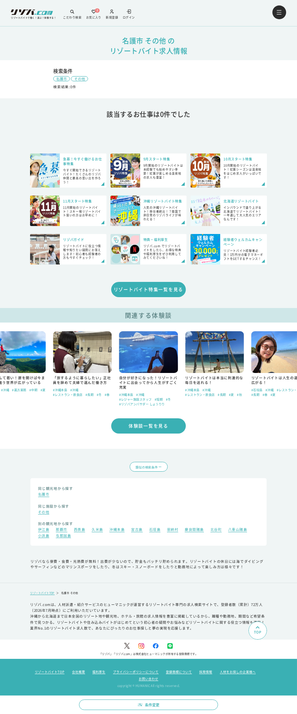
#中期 (33, 389)
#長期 (89, 394)
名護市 (61, 78)
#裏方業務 (19, 389)
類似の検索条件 (146, 467)
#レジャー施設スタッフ (135, 399)
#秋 (239, 394)
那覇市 (61, 530)
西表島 (79, 530)
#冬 (99, 394)
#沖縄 (5, 389)
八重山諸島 (237, 530)
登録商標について (179, 671)
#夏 (43, 389)
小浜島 (43, 536)
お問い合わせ (148, 678)
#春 (107, 394)
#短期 (159, 399)
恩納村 (172, 530)
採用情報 (205, 671)
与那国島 (63, 536)
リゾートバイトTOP (42, 593)
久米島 (97, 530)
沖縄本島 (117, 530)
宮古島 (136, 530)
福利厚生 (98, 671)
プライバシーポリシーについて (136, 671)
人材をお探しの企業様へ (238, 671)
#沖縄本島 (60, 389)
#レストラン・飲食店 (68, 394)
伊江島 (43, 530)
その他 (79, 78)
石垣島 (154, 530)
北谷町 (216, 530)
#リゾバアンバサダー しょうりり (142, 404)
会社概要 (78, 671)
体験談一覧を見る (148, 426)
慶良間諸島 (194, 530)
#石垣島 (257, 389)
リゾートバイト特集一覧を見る (149, 289)
